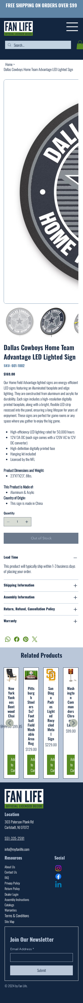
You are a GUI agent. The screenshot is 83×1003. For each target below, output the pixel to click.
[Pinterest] (26, 639)
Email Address (22, 949)
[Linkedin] (58, 885)
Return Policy (12, 888)
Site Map (9, 921)
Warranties (11, 910)
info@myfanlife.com (17, 849)
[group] (41, 723)
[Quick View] (11, 675)
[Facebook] (17, 639)
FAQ (7, 877)
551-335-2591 (14, 838)
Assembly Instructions (17, 899)
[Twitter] (35, 639)
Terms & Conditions (17, 915)
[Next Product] (73, 723)
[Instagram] (58, 868)
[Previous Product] (10, 723)
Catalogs (9, 904)
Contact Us (11, 872)
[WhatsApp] (8, 639)
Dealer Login (11, 894)
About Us (10, 866)
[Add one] (26, 521)
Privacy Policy (12, 883)
